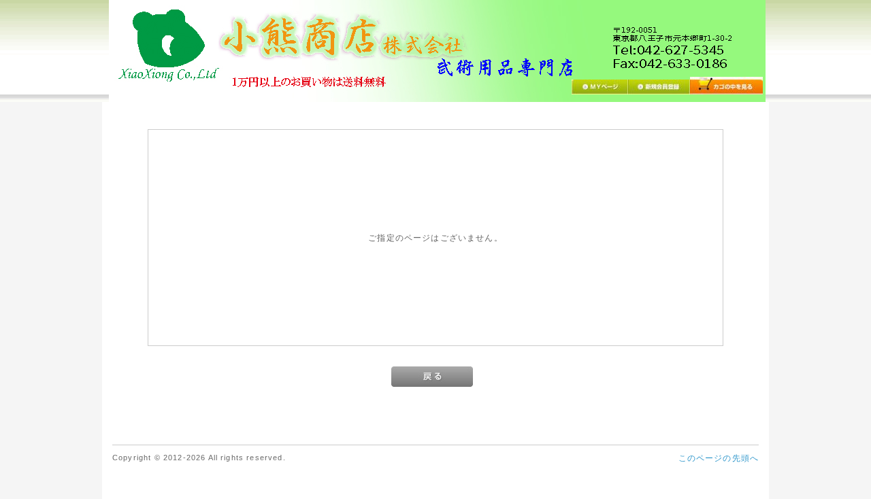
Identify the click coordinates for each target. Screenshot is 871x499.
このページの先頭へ (718, 457)
